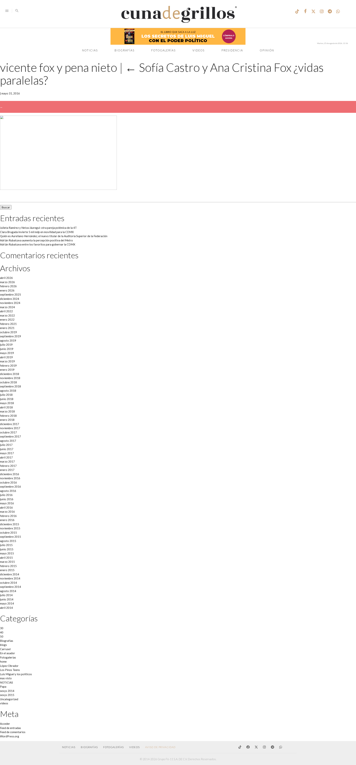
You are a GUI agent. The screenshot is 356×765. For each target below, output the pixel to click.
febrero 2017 (8, 465)
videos (4, 703)
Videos (198, 50)
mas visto (6, 678)
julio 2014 (6, 595)
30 (1, 628)
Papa (3, 686)
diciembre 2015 (9, 524)
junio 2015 (6, 549)
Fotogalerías (163, 50)
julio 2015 (6, 545)
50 (1, 636)
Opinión (267, 50)
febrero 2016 (8, 515)
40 (1, 632)
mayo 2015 (7, 553)
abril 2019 (6, 357)
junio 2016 (6, 499)
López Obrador (9, 665)
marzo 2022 (7, 315)
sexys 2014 (7, 690)
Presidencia (232, 50)
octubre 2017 (8, 432)
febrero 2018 (8, 415)
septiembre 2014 (10, 586)
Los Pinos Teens (10, 669)
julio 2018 (6, 394)
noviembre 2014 (10, 578)
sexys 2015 (7, 695)
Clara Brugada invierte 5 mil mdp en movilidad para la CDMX (37, 232)
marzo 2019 (7, 361)
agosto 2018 (8, 390)
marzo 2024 (7, 307)
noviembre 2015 (10, 528)
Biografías (125, 50)
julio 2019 (6, 344)
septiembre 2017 (10, 436)
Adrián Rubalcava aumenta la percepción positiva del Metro (36, 240)
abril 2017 (6, 457)
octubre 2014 (8, 582)
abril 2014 (6, 607)
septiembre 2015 (10, 536)
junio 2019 (6, 348)
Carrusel (5, 649)
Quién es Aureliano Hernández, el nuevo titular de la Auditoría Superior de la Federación (53, 236)
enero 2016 (7, 520)
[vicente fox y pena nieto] (58, 188)
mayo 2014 (7, 603)
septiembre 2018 (10, 386)
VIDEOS (134, 747)
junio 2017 (6, 449)
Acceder (5, 723)
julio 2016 (6, 495)
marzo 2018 (7, 411)
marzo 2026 (7, 282)
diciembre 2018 (9, 374)
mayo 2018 (7, 403)
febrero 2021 (8, 323)
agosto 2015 (8, 541)
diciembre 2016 (9, 474)
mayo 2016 (7, 503)
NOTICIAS (6, 682)
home (3, 661)
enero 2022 (7, 319)
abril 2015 (6, 557)
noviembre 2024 (10, 302)
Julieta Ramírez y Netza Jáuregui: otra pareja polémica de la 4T (38, 227)
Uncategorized (9, 699)
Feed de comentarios (12, 732)
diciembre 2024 (9, 298)
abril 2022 (6, 311)
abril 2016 (6, 507)
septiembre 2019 (10, 336)
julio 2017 (6, 444)
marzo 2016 (7, 511)
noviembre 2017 (10, 428)
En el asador (7, 653)
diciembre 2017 (9, 424)
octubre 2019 (8, 332)
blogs (3, 644)
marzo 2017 (7, 461)
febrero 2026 (8, 286)
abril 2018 (6, 407)
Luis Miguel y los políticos (16, 674)
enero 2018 (7, 419)
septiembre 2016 (10, 486)
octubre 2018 (8, 382)
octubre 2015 (8, 532)
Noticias (90, 50)
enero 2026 (7, 290)
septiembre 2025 (10, 294)
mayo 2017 (7, 453)
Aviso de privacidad (160, 747)
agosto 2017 (8, 440)
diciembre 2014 (9, 574)
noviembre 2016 (10, 478)
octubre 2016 (8, 482)
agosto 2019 (8, 340)
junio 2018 (6, 399)
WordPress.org (9, 736)
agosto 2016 (8, 490)
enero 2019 (7, 369)
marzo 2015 (7, 561)
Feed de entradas (10, 728)
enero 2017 (7, 469)
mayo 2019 (7, 353)
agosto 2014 (8, 591)
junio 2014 (6, 599)
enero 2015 (7, 570)
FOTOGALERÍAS (113, 747)
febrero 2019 (8, 365)
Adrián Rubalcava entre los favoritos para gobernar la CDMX (37, 244)
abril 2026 (6, 277)
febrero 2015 (8, 566)
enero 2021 (7, 328)
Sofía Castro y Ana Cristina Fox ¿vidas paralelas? (162, 73)
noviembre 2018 (10, 378)
